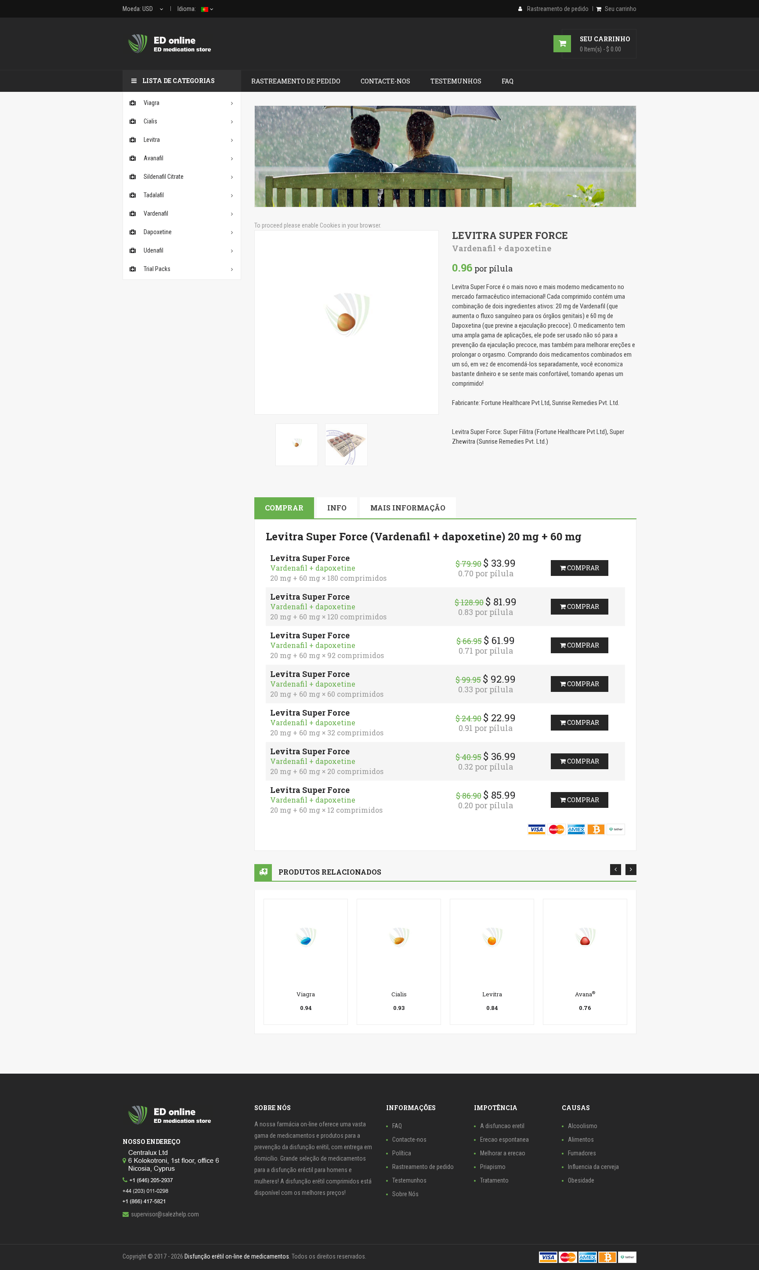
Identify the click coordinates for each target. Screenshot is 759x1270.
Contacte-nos (409, 1139)
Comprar (284, 507)
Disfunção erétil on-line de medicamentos (236, 1256)
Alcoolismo (582, 1125)
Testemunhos (409, 1180)
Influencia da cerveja (593, 1166)
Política (401, 1153)
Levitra (492, 994)
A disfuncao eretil (502, 1125)
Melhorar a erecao (502, 1153)
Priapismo (493, 1166)
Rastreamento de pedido (423, 1166)
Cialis (399, 994)
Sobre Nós (405, 1194)
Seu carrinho (620, 8)
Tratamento (494, 1180)
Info (337, 507)
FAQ (397, 1125)
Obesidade (581, 1180)
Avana (585, 994)
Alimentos (581, 1139)
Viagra (305, 994)
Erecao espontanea (504, 1139)
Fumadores (582, 1153)
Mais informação (407, 507)
